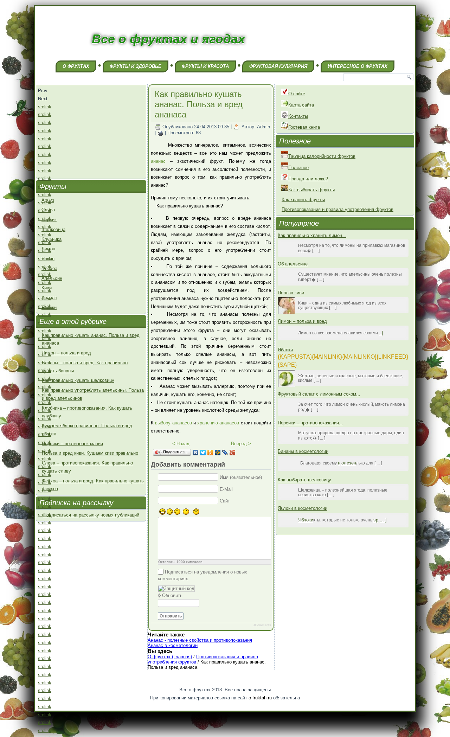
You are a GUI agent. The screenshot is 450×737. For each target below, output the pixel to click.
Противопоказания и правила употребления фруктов (337, 209)
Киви (46, 287)
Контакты (298, 116)
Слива (48, 209)
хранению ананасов (218, 422)
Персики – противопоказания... (310, 422)
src (41, 106)
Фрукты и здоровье (135, 66)
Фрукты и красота (205, 66)
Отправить (171, 616)
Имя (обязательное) (241, 477)
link (47, 106)
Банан (47, 258)
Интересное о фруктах (357, 66)
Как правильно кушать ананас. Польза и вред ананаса (199, 104)
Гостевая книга (304, 127)
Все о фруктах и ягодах (168, 39)
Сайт (225, 501)
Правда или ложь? (308, 178)
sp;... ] (380, 520)
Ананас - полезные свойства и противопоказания (200, 640)
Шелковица (53, 229)
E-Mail (226, 489)
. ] (381, 332)
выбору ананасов (173, 422)
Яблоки (49, 307)
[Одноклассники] (210, 452)
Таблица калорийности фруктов (321, 156)
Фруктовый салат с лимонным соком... (319, 394)
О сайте (296, 93)
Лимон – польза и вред (66, 352)
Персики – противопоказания (72, 443)
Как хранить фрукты (303, 199)
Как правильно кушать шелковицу (78, 380)
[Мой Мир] (217, 452)
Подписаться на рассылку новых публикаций (91, 515)
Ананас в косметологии (173, 645)
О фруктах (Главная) (170, 656)
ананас (158, 161)
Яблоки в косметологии (302, 508)
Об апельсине (293, 264)
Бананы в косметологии (303, 451)
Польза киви (291, 292)
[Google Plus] (232, 452)
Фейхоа (49, 268)
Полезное (298, 167)
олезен (348, 463)
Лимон (48, 248)
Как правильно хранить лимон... (312, 235)
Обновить (172, 595)
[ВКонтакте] (195, 452)
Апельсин (51, 278)
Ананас (49, 297)
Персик (49, 219)
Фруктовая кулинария (278, 66)
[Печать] (160, 133)
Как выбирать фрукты (311, 189)
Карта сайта (301, 105)
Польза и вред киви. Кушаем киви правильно (90, 453)
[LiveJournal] (225, 452)
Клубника (51, 239)
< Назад (180, 443)
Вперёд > (241, 443)
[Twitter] (203, 452)
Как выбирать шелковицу (304, 479)
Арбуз (47, 200)
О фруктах (76, 66)
